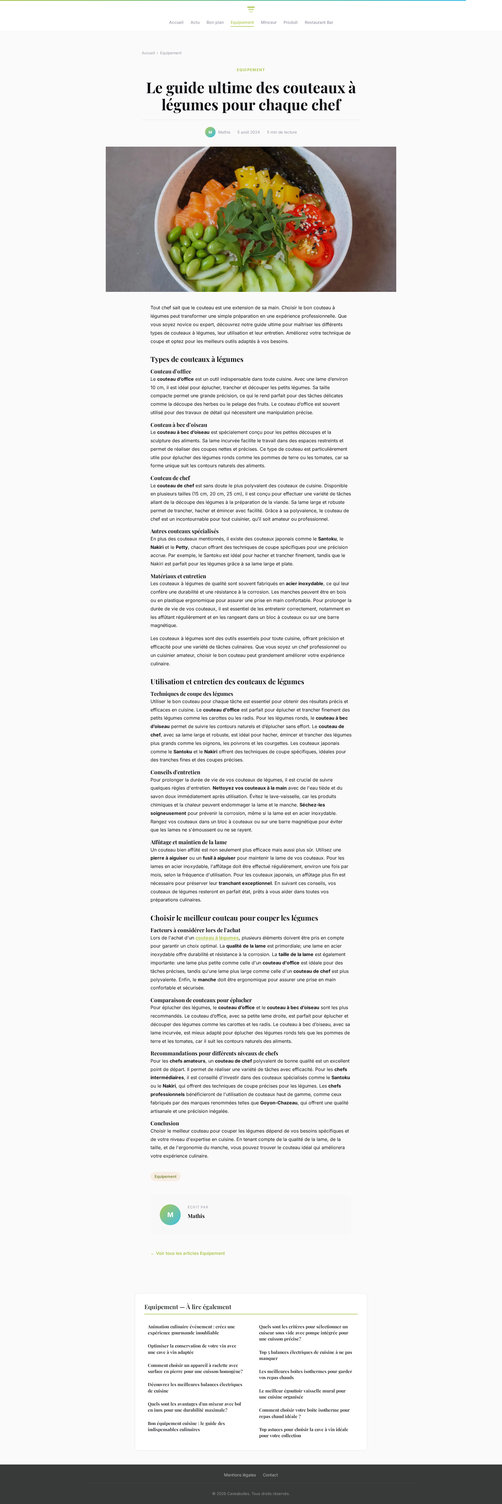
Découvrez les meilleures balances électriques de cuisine (195, 1387)
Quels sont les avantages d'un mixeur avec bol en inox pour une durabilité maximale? (194, 1407)
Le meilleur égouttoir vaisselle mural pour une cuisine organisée (302, 1394)
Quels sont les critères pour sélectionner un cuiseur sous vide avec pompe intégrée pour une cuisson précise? (303, 1333)
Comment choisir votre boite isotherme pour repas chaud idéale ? (304, 1413)
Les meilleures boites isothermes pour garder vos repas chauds (305, 1374)
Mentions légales (240, 1474)
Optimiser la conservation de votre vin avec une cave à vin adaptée (192, 1349)
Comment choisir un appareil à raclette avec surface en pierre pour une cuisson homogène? (195, 1368)
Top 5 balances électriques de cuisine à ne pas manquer (305, 1355)
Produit (291, 22)
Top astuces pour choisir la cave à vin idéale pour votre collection (303, 1432)
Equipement (242, 22)
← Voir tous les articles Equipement (187, 1253)
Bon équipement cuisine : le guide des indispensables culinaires (186, 1426)
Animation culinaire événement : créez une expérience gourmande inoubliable (191, 1330)
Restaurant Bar (319, 22)
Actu (195, 22)
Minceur (269, 22)
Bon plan (215, 22)
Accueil (176, 22)
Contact (270, 1474)
